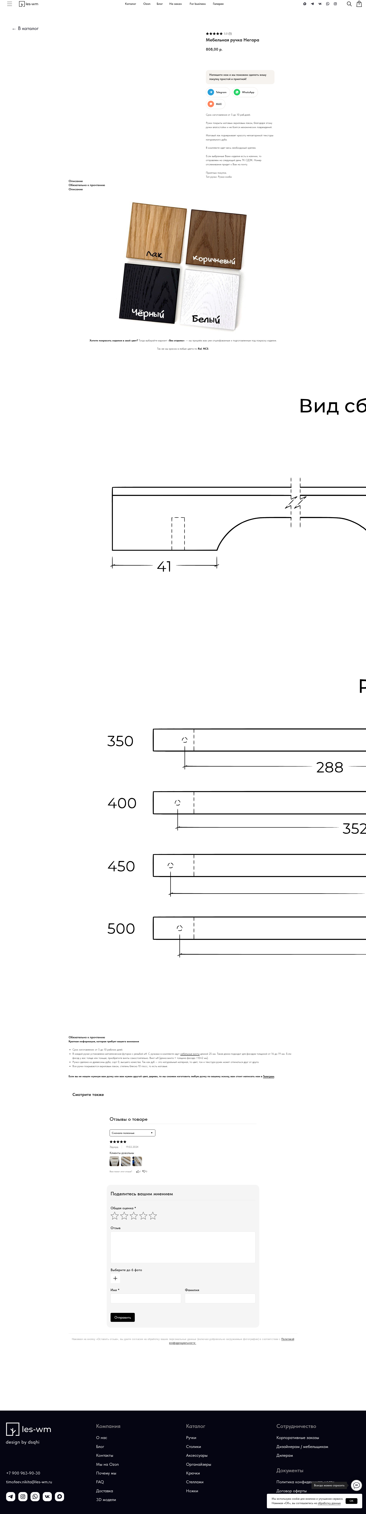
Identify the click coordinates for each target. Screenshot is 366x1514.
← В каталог (25, 28)
